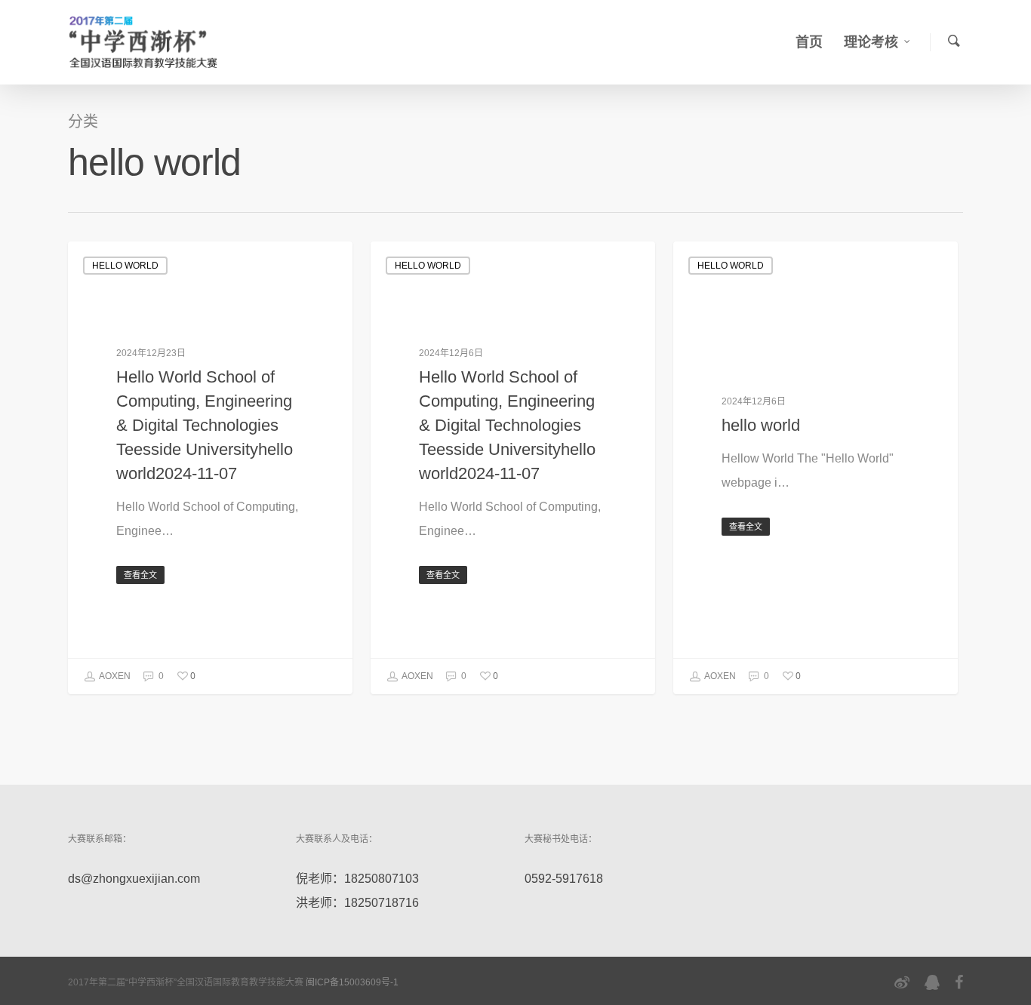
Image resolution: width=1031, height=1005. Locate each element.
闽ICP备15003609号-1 (352, 982)
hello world (125, 265)
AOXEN (114, 676)
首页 (809, 42)
